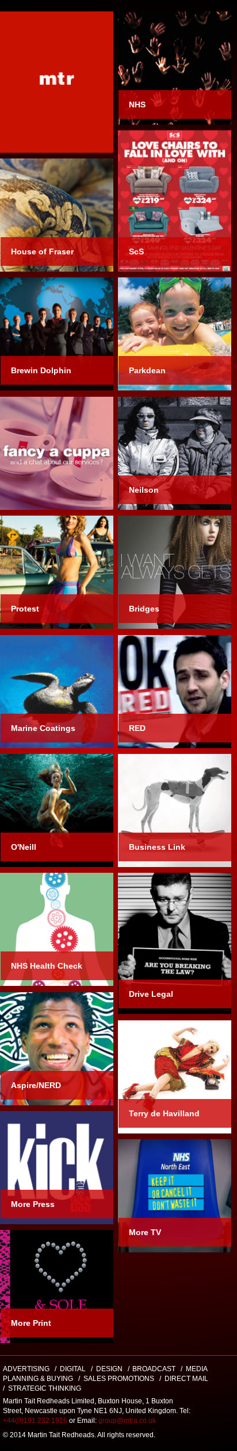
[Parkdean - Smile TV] (174, 333)
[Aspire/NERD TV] (56, 1048)
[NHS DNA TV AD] (174, 1195)
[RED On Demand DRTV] (174, 691)
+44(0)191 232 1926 (36, 1421)
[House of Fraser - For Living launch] (56, 215)
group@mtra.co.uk (127, 1421)
